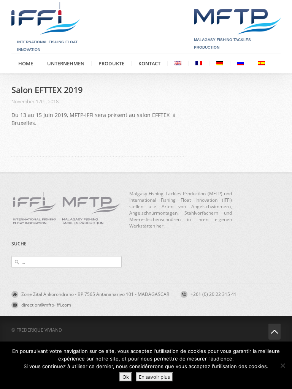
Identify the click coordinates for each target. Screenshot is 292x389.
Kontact (149, 63)
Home (25, 63)
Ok (125, 376)
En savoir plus (154, 376)
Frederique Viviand (39, 330)
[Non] (282, 365)
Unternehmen (65, 63)
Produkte (111, 63)
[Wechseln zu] (178, 63)
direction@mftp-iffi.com (46, 305)
